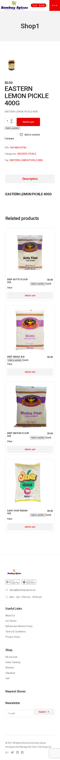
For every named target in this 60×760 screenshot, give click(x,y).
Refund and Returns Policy (19, 626)
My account (11, 656)
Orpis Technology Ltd (41, 747)
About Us (10, 615)
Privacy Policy (12, 636)
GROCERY (22, 153)
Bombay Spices (38, 743)
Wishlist (9, 667)
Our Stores (10, 620)
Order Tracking (12, 662)
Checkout (10, 673)
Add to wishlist (12, 128)
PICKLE (32, 153)
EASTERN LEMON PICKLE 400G (26, 160)
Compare (9, 138)
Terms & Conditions (15, 631)
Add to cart (28, 122)
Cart (7, 678)
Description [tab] (30, 179)
